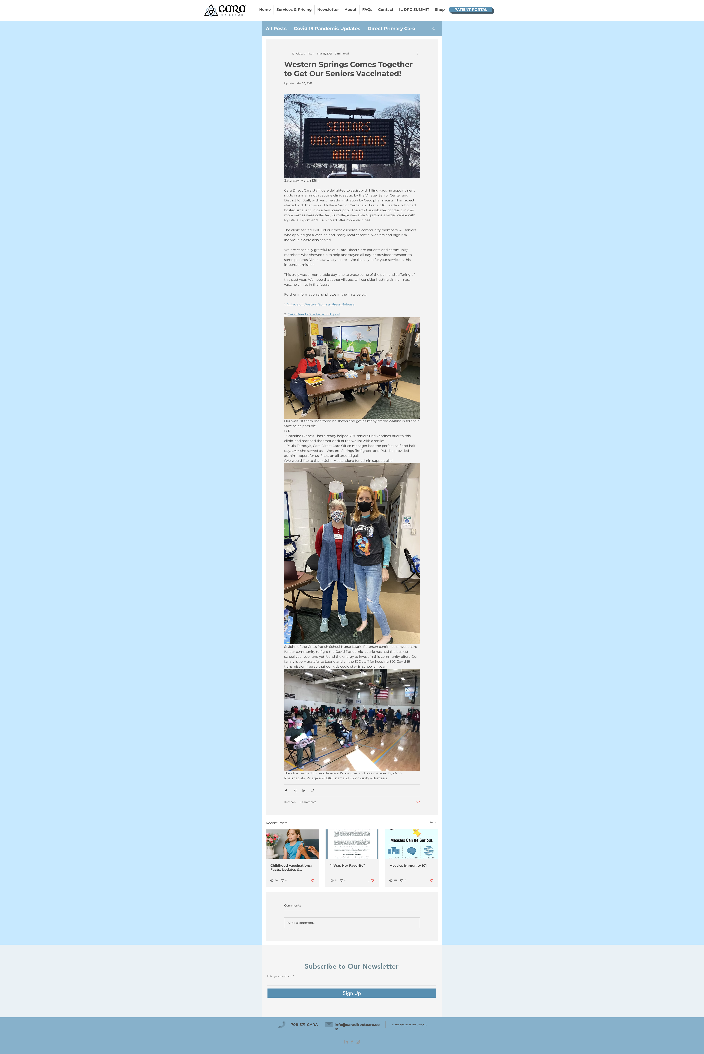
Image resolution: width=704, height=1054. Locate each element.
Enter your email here (304, 545)
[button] (420, 470)
